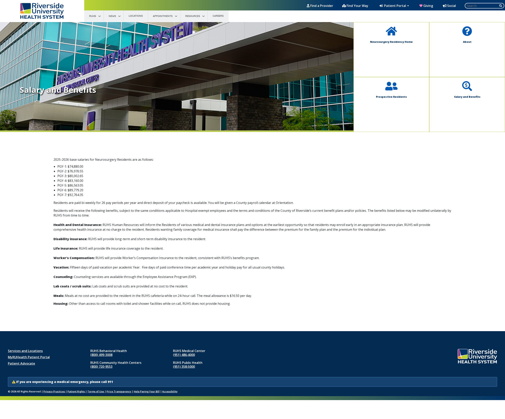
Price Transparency (119, 391)
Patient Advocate (21, 363)
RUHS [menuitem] (92, 16)
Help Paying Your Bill (147, 391)
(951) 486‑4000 (184, 355)
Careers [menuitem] (218, 15)
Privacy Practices (54, 391)
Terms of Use (96, 391)
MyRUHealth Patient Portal (29, 357)
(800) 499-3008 (101, 355)
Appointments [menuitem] (163, 16)
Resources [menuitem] (192, 16)
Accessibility (170, 391)
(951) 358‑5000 (184, 366)
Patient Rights (76, 391)
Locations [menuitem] (136, 15)
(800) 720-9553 (101, 366)
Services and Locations (25, 351)
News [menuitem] (112, 16)
